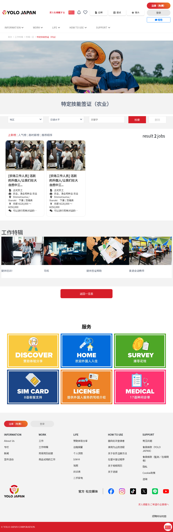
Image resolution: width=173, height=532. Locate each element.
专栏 (6, 447)
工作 (41, 440)
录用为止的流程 (116, 447)
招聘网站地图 (159, 516)
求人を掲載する (57, 12)
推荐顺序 (47, 135)
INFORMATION (13, 27)
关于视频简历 (115, 465)
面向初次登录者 (116, 440)
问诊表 (76, 471)
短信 (160, 19)
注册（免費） (159, 5)
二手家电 (78, 478)
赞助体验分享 (80, 440)
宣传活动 (9, 459)
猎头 (137, 12)
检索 (137, 120)
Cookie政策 (149, 473)
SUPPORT (101, 27)
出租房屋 (78, 447)
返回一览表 (86, 294)
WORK (36, 27)
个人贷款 (78, 453)
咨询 (145, 479)
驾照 (75, 465)
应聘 (100, 12)
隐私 (145, 466)
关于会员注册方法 (117, 453)
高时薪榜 (34, 135)
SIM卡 (76, 459)
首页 (10, 37)
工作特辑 (19, 37)
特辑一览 (30, 37)
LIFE (54, 27)
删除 (157, 120)
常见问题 (147, 440)
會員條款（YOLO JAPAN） (152, 448)
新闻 (6, 453)
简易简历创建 (46, 453)
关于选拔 (112, 471)
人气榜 (22, 135)
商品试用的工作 (47, 459)
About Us (9, 440)
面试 (119, 12)
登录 (158, 12)
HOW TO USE (76, 27)
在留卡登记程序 (116, 459)
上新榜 (12, 135)
